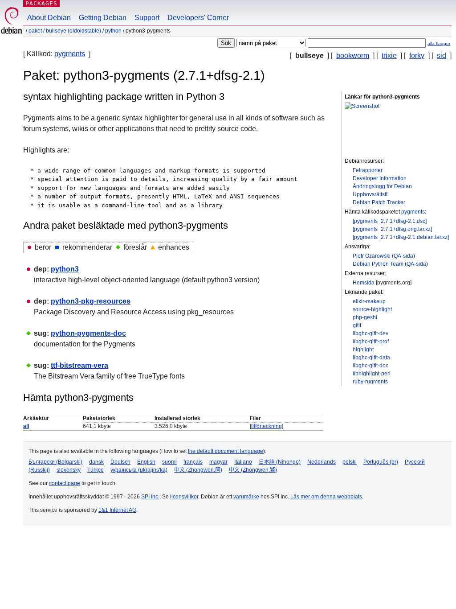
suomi (169, 462)
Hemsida (364, 283)
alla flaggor (439, 43)
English (146, 462)
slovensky (69, 470)
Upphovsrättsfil (371, 194)
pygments (69, 54)
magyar (218, 462)
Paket (35, 31)
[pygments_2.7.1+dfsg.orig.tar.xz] (392, 229)
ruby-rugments (370, 382)
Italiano (243, 462)
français (193, 462)
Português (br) (380, 462)
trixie (389, 55)
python (113, 31)
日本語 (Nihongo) (280, 462)
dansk (96, 462)
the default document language (225, 451)
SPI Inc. (150, 497)
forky (416, 55)
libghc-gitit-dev (370, 333)
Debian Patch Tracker (379, 202)
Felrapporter (368, 170)
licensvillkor (184, 497)
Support (146, 17)
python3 (65, 269)
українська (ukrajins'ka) (138, 470)
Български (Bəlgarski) (55, 462)
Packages (41, 3)
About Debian (49, 17)
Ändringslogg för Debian (382, 186)
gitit (357, 325)
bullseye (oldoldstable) (73, 31)
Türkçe (95, 470)
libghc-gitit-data (371, 357)
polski (349, 462)
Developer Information (380, 178)
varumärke (246, 497)
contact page (64, 483)
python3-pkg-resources (90, 301)
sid (441, 55)
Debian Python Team (378, 264)
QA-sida (403, 256)
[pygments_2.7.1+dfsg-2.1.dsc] (390, 221)
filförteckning (266, 426)
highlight (363, 349)
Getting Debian (102, 17)
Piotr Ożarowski (372, 256)
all (26, 426)
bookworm (352, 55)
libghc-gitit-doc (370, 365)
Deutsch (120, 462)
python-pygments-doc (88, 333)
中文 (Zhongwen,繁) (253, 470)
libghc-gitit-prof (371, 341)
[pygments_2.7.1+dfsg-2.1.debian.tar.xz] (401, 237)
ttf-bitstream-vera (79, 365)
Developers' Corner (198, 17)
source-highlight (372, 309)
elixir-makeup (369, 301)
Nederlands (321, 462)
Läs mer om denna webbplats (326, 497)
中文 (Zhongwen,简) (198, 470)
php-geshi (365, 317)
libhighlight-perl (372, 373)
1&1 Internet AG (117, 510)
